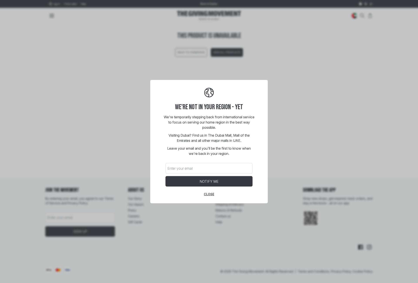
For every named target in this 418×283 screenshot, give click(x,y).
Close (209, 194)
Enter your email (180, 168)
